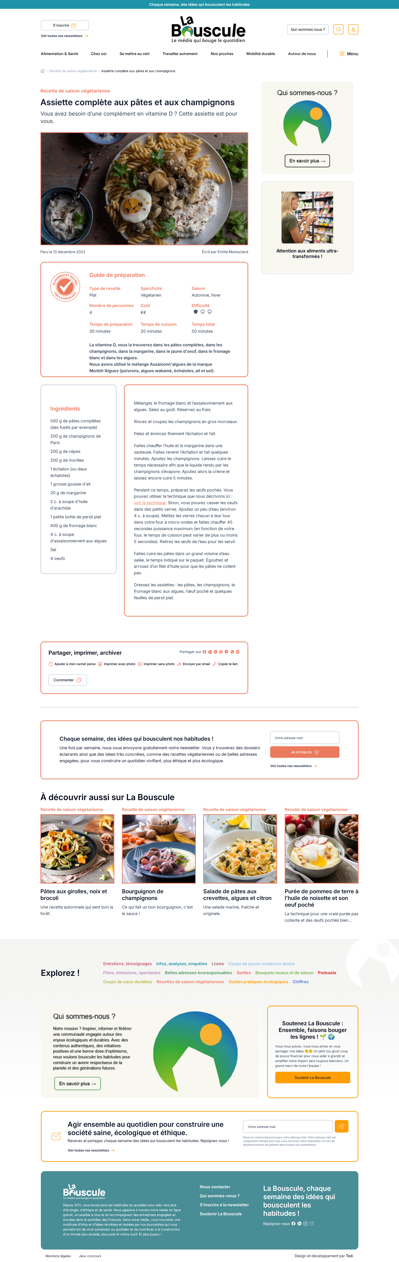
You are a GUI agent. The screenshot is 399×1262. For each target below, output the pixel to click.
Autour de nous (302, 53)
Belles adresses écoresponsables (198, 972)
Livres (218, 963)
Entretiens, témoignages (127, 963)
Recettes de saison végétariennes (190, 981)
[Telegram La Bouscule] (226, 652)
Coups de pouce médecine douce (261, 963)
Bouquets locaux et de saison (284, 972)
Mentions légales (58, 1256)
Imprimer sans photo (159, 664)
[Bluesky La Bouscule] (238, 652)
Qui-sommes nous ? (308, 29)
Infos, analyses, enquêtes (181, 963)
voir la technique (150, 502)
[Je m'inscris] (341, 1126)
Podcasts (327, 972)
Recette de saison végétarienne (73, 71)
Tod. (350, 1255)
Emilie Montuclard (233, 251)
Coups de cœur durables (127, 981)
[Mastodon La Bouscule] (221, 652)
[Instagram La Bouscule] (210, 652)
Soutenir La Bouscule (313, 1077)
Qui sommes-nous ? (220, 1195)
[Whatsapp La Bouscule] (232, 652)
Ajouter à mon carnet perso (75, 664)
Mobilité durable (260, 53)
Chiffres (301, 981)
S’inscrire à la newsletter (224, 1204)
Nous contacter (215, 1186)
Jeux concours (90, 1256)
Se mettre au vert (135, 53)
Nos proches (222, 53)
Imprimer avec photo (119, 664)
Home (42, 71)
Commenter (64, 680)
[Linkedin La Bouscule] (215, 652)
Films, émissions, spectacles (131, 972)
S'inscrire (61, 25)
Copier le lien (228, 664)
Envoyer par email (196, 664)
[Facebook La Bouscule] (204, 652)
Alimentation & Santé (59, 53)
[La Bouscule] (209, 29)
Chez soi (98, 53)
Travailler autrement (180, 53)
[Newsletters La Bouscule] (311, 1223)
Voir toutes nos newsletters (62, 36)
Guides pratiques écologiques (258, 981)
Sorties (244, 972)
